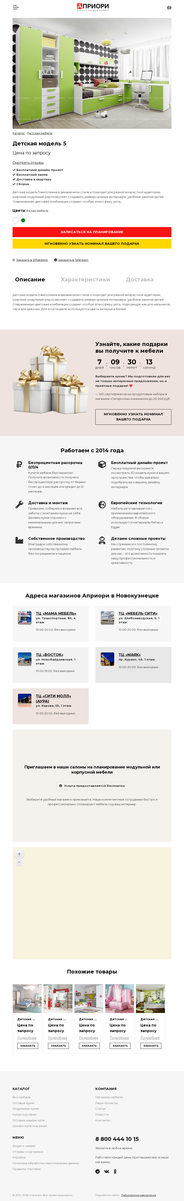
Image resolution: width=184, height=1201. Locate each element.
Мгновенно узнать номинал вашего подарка (92, 244)
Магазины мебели (109, 1097)
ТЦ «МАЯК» (130, 655)
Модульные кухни (26, 1108)
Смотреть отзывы (28, 162)
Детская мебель (39, 133)
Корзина (19, 1157)
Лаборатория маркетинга (138, 1195)
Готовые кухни (23, 1103)
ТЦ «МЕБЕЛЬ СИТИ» (138, 613)
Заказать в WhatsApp (32, 260)
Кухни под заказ (25, 1114)
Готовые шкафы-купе (29, 1120)
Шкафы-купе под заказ (30, 1126)
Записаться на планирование (92, 232)
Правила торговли (27, 1169)
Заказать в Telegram (73, 260)
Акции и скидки (24, 1146)
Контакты (102, 1120)
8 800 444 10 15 (117, 1139)
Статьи (100, 1108)
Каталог (19, 133)
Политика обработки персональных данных (46, 1163)
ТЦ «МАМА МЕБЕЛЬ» (56, 613)
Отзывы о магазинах (28, 1151)
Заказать (27, 1045)
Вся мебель (22, 1097)
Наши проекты (106, 1103)
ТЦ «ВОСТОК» (49, 655)
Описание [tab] (30, 279)
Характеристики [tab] (85, 279)
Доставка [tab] (139, 279)
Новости (102, 1114)
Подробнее (27, 1038)
